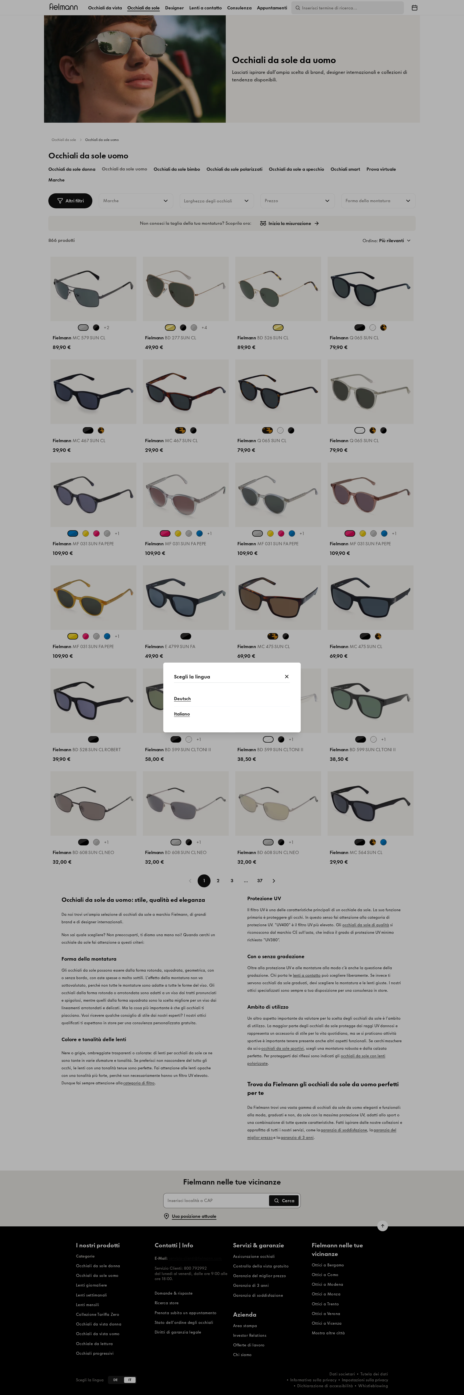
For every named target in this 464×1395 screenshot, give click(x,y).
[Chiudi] (287, 676)
